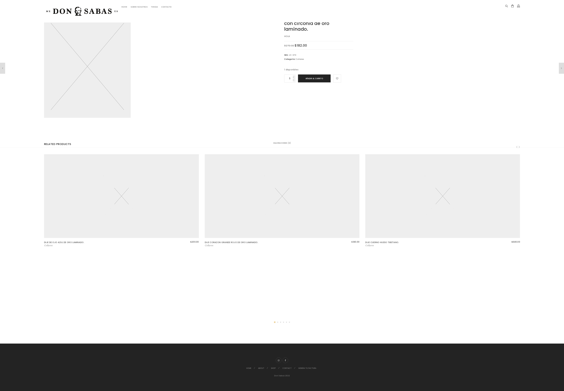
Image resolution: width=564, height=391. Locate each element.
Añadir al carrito (314, 78)
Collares (300, 59)
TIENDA (154, 7)
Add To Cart (211, 245)
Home (124, 7)
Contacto (166, 7)
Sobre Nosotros (139, 7)
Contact (287, 368)
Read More (50, 245)
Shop (273, 368)
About (261, 368)
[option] (142, 66)
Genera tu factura (307, 368)
